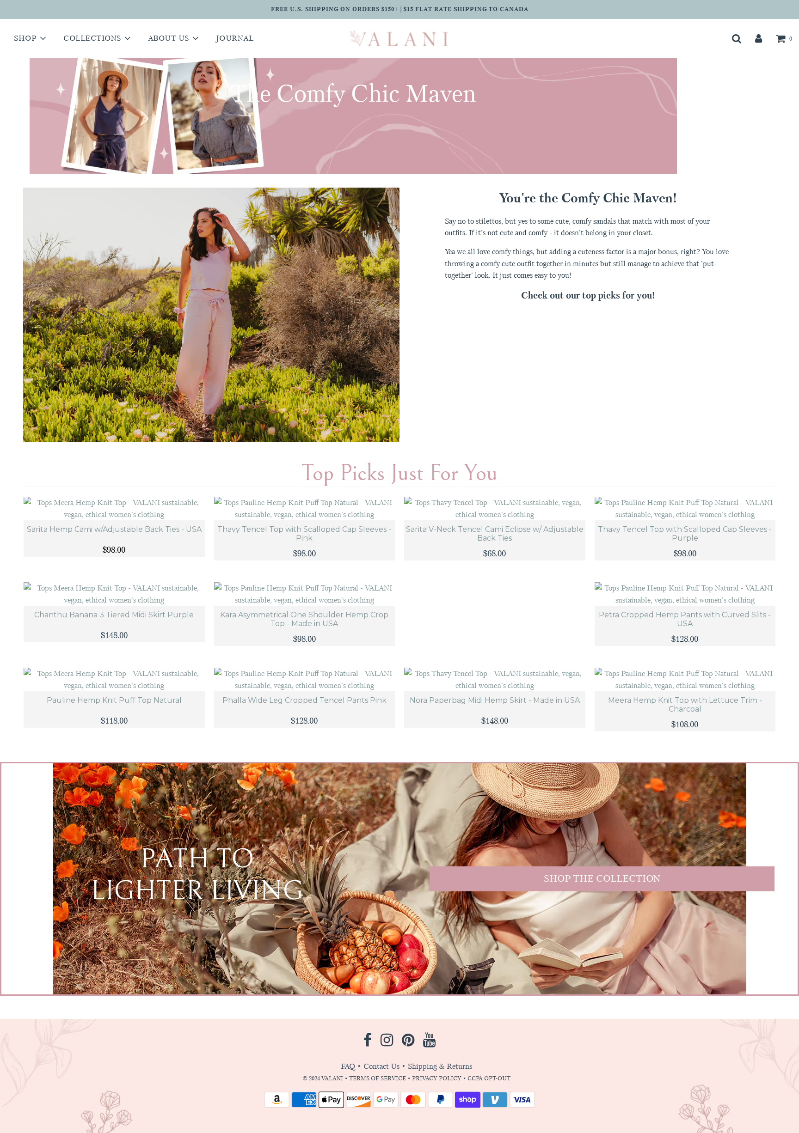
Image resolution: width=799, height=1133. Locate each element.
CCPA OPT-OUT (488, 1078)
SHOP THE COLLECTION (602, 878)
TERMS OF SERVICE (377, 1078)
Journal (235, 38)
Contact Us (381, 1066)
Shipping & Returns (440, 1066)
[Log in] (758, 38)
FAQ (348, 1066)
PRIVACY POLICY (437, 1078)
